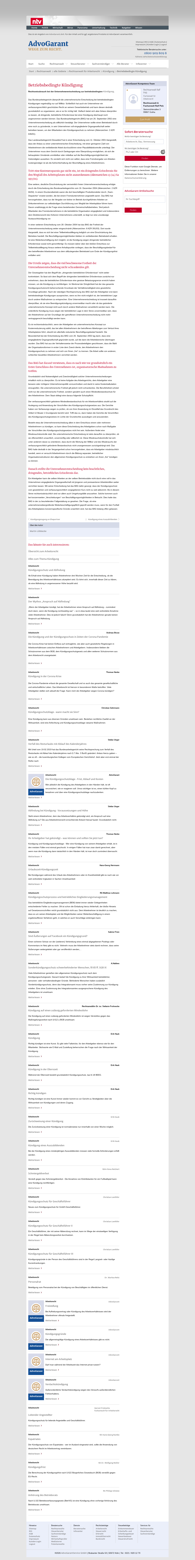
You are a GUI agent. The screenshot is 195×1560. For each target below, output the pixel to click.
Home (34, 27)
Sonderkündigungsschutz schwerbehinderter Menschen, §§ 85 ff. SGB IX (67, 967)
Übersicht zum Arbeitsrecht (43, 551)
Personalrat (34, 1281)
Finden (145, 158)
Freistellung (51, 1306)
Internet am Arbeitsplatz (58, 1359)
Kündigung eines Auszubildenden (102, 519)
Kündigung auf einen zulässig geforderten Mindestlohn (58, 1010)
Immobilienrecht (103, 1536)
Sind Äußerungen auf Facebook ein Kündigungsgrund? (57, 936)
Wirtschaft (58, 27)
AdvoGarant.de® (56, 34)
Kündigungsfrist (37, 1467)
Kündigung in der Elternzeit (43, 1069)
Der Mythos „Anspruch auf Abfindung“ (49, 601)
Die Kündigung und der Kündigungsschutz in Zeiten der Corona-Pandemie (68, 636)
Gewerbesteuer (124, 1536)
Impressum (140, 44)
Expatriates (34, 1439)
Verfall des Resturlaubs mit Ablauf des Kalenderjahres (57, 743)
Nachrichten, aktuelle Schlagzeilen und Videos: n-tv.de (37, 21)
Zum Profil (145, 119)
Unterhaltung (98, 27)
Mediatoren (56, 1541)
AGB (151, 42)
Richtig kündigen (37, 1093)
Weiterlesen (34, 588)
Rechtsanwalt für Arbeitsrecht (84, 71)
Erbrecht (99, 1533)
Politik (45, 27)
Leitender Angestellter (40, 1414)
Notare (54, 1536)
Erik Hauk (115, 1117)
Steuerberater (78, 63)
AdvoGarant (113, 1301)
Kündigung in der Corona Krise (44, 676)
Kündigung (108, 71)
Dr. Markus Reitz (112, 1277)
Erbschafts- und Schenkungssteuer (126, 1532)
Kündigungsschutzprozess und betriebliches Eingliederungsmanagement (67, 897)
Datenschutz (160, 42)
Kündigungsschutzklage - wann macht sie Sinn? (53, 712)
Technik (113, 27)
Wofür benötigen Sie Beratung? (138, 136)
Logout (164, 44)
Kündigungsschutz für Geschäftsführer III (50, 1253)
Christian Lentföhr (111, 1197)
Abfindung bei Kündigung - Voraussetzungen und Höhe (58, 810)
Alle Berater (123, 63)
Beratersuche (79, 1528)
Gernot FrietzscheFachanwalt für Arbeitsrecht (106, 1409)
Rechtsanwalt (57, 63)
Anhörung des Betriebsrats (43, 1495)
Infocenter (141, 63)
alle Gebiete (60, 71)
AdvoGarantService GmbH (74, 1553)
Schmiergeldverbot (38, 1173)
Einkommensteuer (126, 1528)
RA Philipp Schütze (111, 1491)
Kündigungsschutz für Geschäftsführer (49, 1201)
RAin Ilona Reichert (110, 1169)
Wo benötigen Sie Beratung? (137, 148)
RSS (146, 42)
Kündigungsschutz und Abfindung (46, 570)
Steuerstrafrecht (125, 1539)
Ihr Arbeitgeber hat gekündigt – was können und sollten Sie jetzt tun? (65, 838)
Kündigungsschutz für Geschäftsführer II (50, 1225)
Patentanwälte (57, 1544)
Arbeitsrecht (101, 1528)
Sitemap (139, 42)
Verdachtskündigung (56, 1384)
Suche (41, 63)
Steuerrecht (101, 1531)
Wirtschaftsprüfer (59, 1539)
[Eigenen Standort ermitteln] (163, 152)
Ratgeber (126, 27)
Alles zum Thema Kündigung (43, 558)
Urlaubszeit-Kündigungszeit (43, 869)
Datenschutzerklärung (157, 56)
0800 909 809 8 (155, 53)
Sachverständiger (101, 63)
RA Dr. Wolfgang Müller (108, 1462)
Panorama (83, 27)
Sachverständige (58, 1533)
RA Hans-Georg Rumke (109, 1434)
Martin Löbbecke (38, 531)
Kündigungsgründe (55, 1334)
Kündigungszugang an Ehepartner (45, 519)
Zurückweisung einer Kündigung (45, 1121)
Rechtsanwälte (57, 1528)
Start (30, 63)
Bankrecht (100, 1539)
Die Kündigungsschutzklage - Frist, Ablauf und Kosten (74, 779)
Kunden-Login (153, 44)
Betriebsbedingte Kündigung (132, 71)
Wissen (138, 27)
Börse (70, 27)
